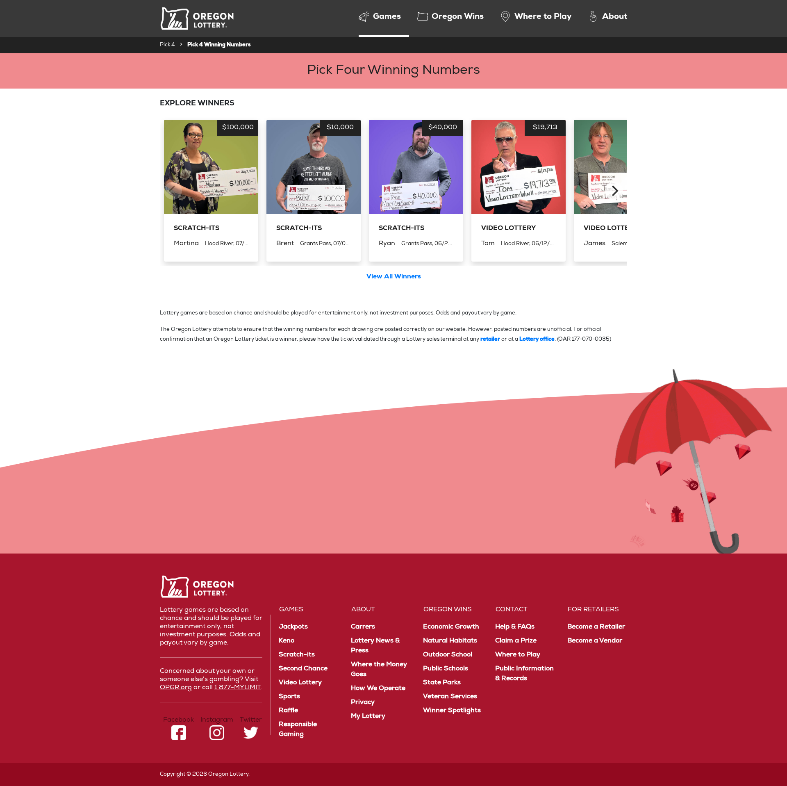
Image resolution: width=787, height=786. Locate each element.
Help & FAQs (515, 627)
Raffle (288, 711)
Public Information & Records (524, 674)
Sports (289, 697)
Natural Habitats (450, 641)
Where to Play (517, 655)
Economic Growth (451, 627)
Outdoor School (447, 655)
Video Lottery (300, 683)
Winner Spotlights (452, 711)
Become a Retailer (596, 627)
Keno (286, 641)
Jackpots (293, 627)
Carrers (363, 627)
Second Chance (303, 669)
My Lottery (368, 716)
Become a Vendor (594, 641)
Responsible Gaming (298, 730)
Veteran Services (450, 697)
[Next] (614, 191)
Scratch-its (297, 655)
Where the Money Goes (379, 670)
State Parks (442, 683)
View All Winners (393, 277)
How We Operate (378, 689)
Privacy (363, 702)
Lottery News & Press (375, 646)
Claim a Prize (516, 641)
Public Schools (445, 669)
